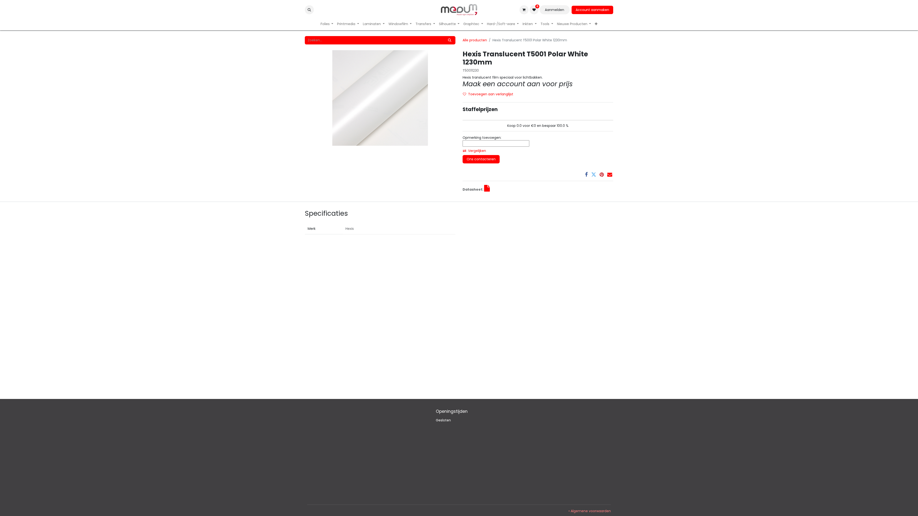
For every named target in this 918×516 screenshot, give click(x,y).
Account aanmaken (592, 9)
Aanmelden (554, 9)
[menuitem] (327, 24)
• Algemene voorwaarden (589, 511)
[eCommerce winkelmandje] (524, 9)
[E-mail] (609, 174)
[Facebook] (586, 174)
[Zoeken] (449, 40)
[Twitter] (593, 174)
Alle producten (475, 40)
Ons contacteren (481, 159)
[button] (309, 9)
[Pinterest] (602, 174)
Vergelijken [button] (477, 150)
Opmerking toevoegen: (482, 137)
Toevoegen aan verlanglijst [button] (490, 94)
